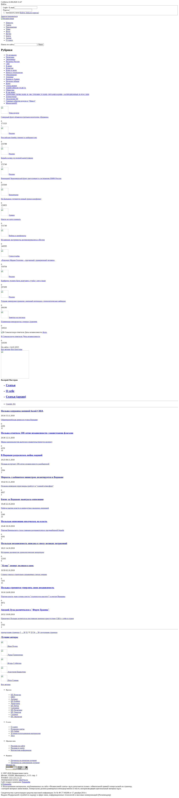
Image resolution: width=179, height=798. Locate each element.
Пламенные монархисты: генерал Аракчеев (19, 322)
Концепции (13, 195)
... (22, 632)
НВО (13, 697)
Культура (9, 68)
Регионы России (13, 62)
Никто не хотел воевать (11, 219)
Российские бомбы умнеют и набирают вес (19, 137)
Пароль (6, 10)
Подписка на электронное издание (25, 763)
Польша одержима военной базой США (22, 411)
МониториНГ (11, 103)
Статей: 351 (11, 404)
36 (38, 632)
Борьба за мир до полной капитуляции (17, 158)
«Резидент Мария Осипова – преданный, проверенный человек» (28, 260)
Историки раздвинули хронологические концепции (22, 552)
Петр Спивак (13, 680)
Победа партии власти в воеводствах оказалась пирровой (25, 508)
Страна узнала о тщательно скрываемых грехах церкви (24, 574)
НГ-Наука (15, 706)
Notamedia (26, 782)
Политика (10, 57)
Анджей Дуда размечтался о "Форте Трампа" (25, 609)
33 (32, 632)
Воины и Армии (13, 79)
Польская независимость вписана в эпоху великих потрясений (34, 543)
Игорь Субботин (14, 663)
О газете (9, 40)
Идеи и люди (11, 70)
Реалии (12, 133)
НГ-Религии (16, 695)
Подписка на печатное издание (24, 760)
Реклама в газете (17, 748)
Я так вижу (10, 92)
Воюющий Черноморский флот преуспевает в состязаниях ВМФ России (31, 178)
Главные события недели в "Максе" (21, 101)
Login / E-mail (8, 7)
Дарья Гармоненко (15, 655)
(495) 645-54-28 (15, 778)
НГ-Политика (16, 710)
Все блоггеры (16, 349)
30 (24, 632)
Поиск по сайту (7, 44)
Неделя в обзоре (12, 81)
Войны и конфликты (17, 236)
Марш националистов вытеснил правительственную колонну (26, 442)
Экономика (10, 59)
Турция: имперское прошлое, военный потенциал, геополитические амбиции (33, 301)
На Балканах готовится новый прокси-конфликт (21, 199)
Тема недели (14, 113)
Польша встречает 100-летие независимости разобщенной (25, 464)
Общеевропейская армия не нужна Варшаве (19, 420)
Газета (8, 25)
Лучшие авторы (9, 637)
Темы (8, 29)
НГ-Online (15, 731)
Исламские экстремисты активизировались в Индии (23, 240)
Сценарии (15, 708)
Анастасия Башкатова (16, 672)
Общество (10, 90)
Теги (13, 736)
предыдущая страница (10, 632)
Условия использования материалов (26, 733)
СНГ (8, 64)
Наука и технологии (14, 72)
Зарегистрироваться (9, 16)
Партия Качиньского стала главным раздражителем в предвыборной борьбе (32, 530)
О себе (10, 390)
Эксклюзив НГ (12, 99)
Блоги (8, 36)
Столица (14, 714)
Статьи (10, 385)
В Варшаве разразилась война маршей (21, 455)
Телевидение (11, 97)
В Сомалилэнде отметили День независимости (20, 336)
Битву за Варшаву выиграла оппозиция (22, 499)
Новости (9, 23)
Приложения (11, 27)
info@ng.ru (23, 780)
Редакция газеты (17, 729)
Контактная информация (21, 750)
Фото (8, 31)
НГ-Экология (16, 717)
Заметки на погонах (17, 317)
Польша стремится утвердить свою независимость (27, 587)
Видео (8, 34)
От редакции (11, 55)
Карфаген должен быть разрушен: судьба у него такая (23, 281)
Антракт (14, 699)
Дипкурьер (15, 703)
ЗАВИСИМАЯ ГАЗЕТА (16, 88)
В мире (9, 66)
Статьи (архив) (16, 396)
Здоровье (9, 77)
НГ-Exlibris (15, 701)
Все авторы (5, 349)
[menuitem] (92, 23)
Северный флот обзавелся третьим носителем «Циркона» (25, 117)
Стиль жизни (11, 86)
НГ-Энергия (16, 712)
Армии (12, 215)
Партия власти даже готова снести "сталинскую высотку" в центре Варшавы (33, 596)
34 (34, 632)
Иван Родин (12, 646)
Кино (8, 83)
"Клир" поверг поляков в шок (17, 565)
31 (27, 632)
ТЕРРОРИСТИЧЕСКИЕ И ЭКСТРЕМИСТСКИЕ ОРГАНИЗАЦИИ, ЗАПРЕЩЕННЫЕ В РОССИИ (47, 94)
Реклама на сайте (18, 746)
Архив (8, 38)
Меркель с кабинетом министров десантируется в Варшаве (32, 477)
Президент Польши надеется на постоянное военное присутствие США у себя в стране (37, 618)
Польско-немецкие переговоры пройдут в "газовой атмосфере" (27, 486)
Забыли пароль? (32, 13)
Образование (11, 75)
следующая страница (48, 632)
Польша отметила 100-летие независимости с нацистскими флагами (37, 433)
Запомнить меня (12, 13)
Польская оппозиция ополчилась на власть (24, 521)
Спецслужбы (14, 256)
